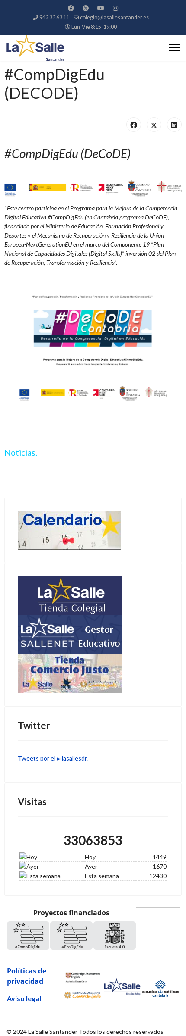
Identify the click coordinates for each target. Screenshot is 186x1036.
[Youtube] (100, 8)
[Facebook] (71, 8)
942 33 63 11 (54, 17)
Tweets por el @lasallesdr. (53, 758)
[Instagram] (115, 8)
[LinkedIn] (174, 124)
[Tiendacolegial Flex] (93, 595)
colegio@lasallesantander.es (114, 17)
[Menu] (174, 48)
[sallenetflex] (93, 634)
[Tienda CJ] (93, 673)
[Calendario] (93, 530)
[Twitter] (86, 8)
